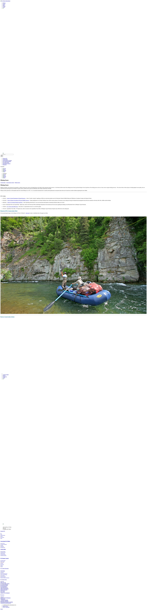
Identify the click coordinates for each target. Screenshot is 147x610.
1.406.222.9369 (5, 374)
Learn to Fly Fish (2, 543)
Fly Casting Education (7, 161)
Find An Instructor (2, 570)
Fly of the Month (3, 586)
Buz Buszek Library (4, 585)
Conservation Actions (3, 552)
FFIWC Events (2, 562)
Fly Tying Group (6, 162)
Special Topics (2, 546)
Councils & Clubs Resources (5, 603)
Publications (2, 598)
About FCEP (2, 572)
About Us (2, 596)
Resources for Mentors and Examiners (4, 577)
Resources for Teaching (3, 576)
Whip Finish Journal (4, 587)
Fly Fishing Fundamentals (3, 544)
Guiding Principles (2, 553)
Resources (4, 164)
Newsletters (1, 563)
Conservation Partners (3, 554)
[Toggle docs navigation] (1, 156)
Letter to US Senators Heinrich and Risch (15, 202)
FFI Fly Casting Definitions (3, 574)
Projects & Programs (2, 551)
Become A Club (2, 537)
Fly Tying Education (4, 584)
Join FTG (2, 581)
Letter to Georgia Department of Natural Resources (16, 198)
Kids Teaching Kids (2, 547)
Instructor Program (3, 589)
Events (4, 3)
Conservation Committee (3, 555)
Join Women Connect (2, 560)
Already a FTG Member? (5, 592)
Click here (27, 213)
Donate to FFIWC (2, 561)
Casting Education (2, 571)
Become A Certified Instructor (3, 573)
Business (1, 536)
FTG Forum (2, 590)
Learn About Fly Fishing (7, 160)
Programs (1, 566)
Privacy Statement (6, 607)
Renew (1, 534)
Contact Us (5, 376)
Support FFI (5, 158)
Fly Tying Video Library (4, 583)
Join (0, 533)
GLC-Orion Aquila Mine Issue (12, 206)
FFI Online (1, 545)
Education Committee (4, 600)
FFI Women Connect (6, 163)
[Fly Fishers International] (5, 0)
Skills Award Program (4, 588)
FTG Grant (2, 591)
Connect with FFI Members (5, 597)
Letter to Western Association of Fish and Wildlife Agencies (18, 200)
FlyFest (4, 2)
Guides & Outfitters (2, 535)
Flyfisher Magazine (4, 599)
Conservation (5, 159)
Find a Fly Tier (3, 582)
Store (4, 4)
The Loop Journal (2, 575)
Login (4, 7)
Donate (4, 375)
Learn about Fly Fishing (5, 541)
